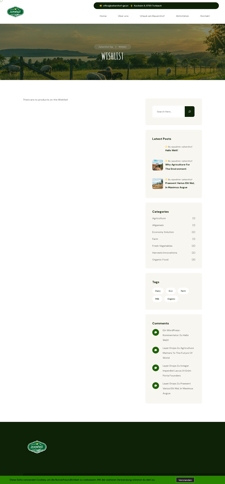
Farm (155, 239)
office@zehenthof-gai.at (115, 5)
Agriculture (159, 218)
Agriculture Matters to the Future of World (178, 352)
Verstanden (185, 480)
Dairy (158, 291)
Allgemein (158, 225)
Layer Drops (169, 348)
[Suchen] (190, 111)
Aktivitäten (182, 16)
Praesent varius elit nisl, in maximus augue (178, 388)
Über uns (123, 16)
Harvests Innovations (164, 252)
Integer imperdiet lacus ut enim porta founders (177, 370)
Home (103, 16)
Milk (157, 298)
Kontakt (205, 16)
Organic (171, 298)
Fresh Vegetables (162, 245)
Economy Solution (163, 232)
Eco (171, 291)
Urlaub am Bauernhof (152, 16)
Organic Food (160, 259)
